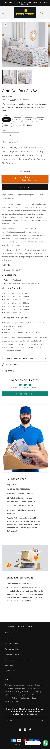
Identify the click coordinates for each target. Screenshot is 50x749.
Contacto (8, 638)
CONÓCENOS (10, 671)
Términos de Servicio (13, 654)
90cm (6, 119)
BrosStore (21, 744)
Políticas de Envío (12, 643)
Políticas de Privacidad (14, 649)
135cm (28, 119)
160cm (7, 125)
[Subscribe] (42, 720)
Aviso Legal (9, 665)
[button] (3, 12)
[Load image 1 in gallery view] (9, 77)
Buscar (7, 632)
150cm (40, 119)
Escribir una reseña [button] (24, 394)
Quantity (5, 130)
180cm (29, 125)
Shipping (12, 99)
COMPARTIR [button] (9, 371)
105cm (17, 119)
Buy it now (25, 187)
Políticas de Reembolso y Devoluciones (20, 660)
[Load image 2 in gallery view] (25, 77)
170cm (18, 125)
